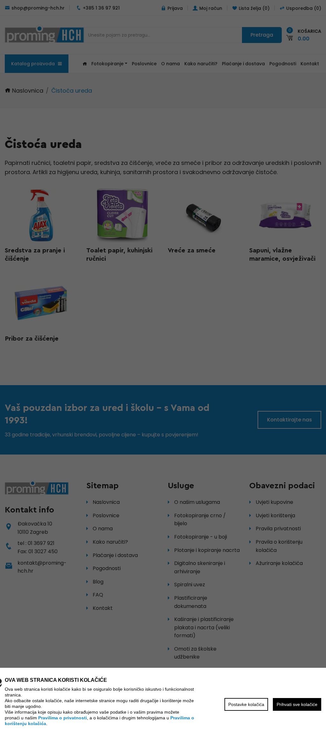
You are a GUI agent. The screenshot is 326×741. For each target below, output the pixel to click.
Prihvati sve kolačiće (297, 704)
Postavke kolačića (246, 704)
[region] (163, 370)
